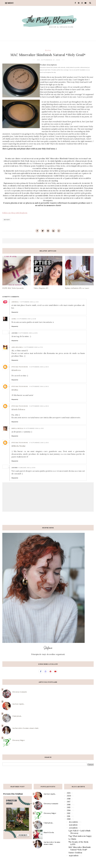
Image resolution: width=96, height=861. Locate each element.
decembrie (73, 822)
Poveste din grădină (13, 794)
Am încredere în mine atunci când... (25, 728)
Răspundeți (14, 312)
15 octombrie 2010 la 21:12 (34, 428)
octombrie (73, 828)
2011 (68, 816)
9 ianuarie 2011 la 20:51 (26, 467)
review (48, 50)
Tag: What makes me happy (80, 836)
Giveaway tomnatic (19, 692)
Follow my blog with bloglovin (14, 213)
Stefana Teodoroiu (19, 367)
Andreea (15, 302)
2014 (68, 810)
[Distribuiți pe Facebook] (37, 231)
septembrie (74, 855)
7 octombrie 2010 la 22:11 (28, 302)
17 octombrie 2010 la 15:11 (38, 442)
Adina (13, 319)
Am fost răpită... (18, 704)
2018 (68, 799)
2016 (68, 804)
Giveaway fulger (18, 740)
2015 (68, 807)
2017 (68, 802)
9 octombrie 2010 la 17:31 (33, 347)
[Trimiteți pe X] (42, 231)
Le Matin (72, 839)
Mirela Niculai (17, 428)
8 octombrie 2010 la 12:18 (26, 319)
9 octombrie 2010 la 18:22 (39, 367)
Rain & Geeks (49, 832)
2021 (68, 793)
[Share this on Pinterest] (48, 231)
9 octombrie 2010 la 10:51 (27, 333)
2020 (69, 796)
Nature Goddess (75, 852)
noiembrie (73, 825)
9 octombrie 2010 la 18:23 (39, 406)
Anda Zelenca (17, 347)
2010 (68, 819)
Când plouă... (17, 716)
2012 (68, 813)
